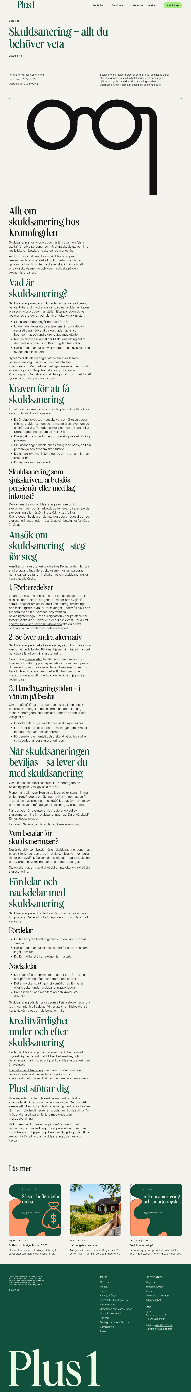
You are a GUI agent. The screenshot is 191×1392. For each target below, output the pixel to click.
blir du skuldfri (52, 948)
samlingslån (34, 264)
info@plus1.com (164, 1328)
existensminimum (59, 326)
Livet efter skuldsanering (26, 1070)
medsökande (18, 675)
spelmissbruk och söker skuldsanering (35, 624)
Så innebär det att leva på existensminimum (52, 824)
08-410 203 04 (164, 1325)
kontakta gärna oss (22, 1010)
